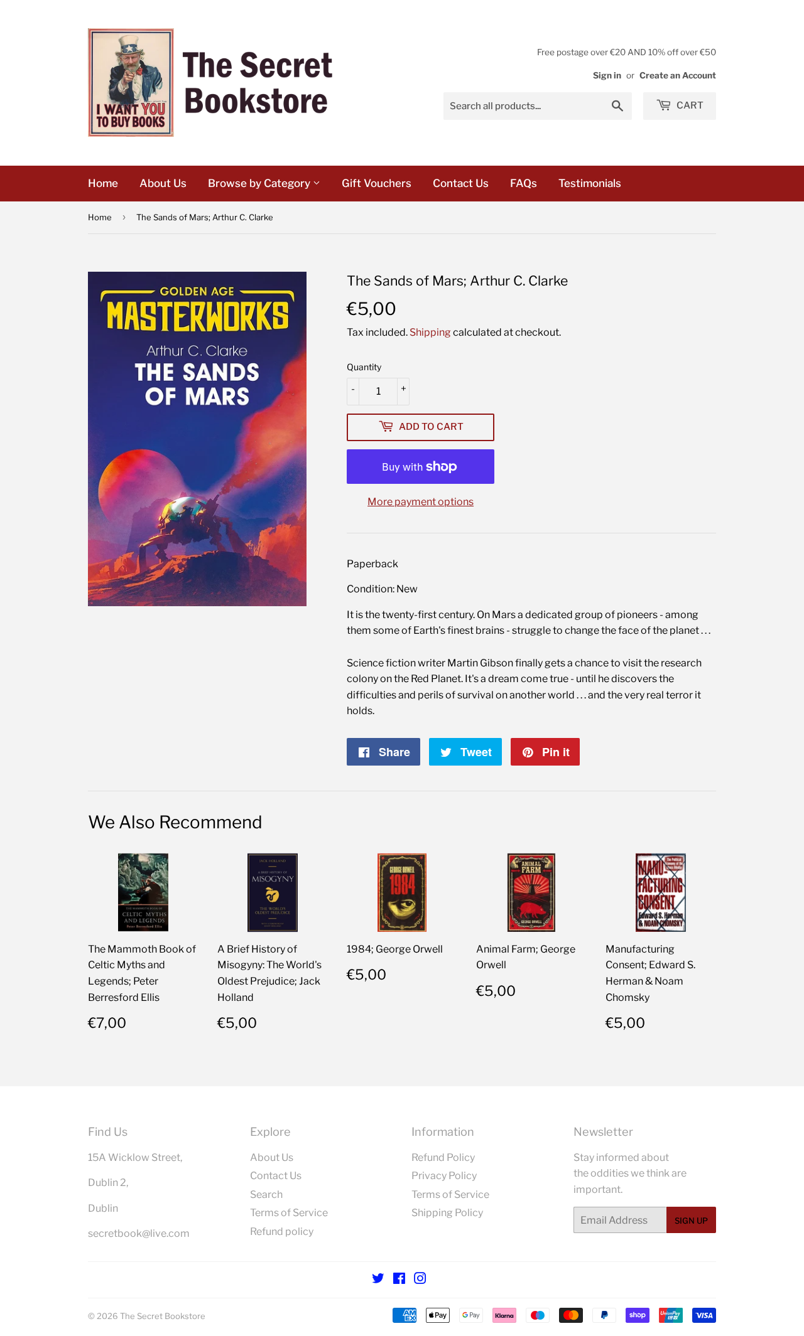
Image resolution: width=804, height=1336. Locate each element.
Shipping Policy (447, 1213)
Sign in (607, 75)
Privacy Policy (444, 1176)
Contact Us (461, 183)
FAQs (523, 183)
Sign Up (691, 1221)
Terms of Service (289, 1213)
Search (266, 1194)
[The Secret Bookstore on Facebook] (399, 1280)
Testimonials (589, 183)
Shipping (430, 332)
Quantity (364, 366)
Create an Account (677, 75)
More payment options (420, 502)
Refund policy (281, 1231)
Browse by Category (260, 183)
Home (103, 183)
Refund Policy (443, 1157)
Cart (689, 105)
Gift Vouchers (376, 183)
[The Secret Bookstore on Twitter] (378, 1280)
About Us (163, 183)
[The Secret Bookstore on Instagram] (420, 1280)
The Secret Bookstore (162, 1316)
